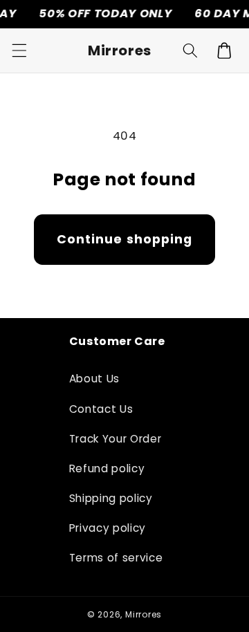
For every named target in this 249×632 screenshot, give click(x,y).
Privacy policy (107, 528)
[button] (18, 50)
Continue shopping (125, 239)
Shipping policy (111, 498)
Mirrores (143, 614)
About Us (94, 378)
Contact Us (101, 409)
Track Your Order (115, 438)
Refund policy (107, 468)
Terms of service (116, 557)
